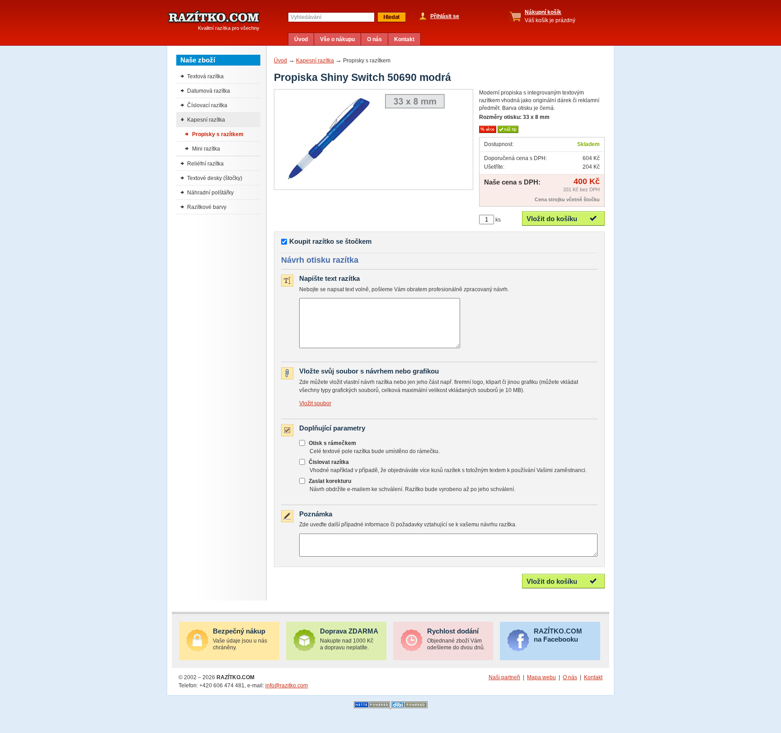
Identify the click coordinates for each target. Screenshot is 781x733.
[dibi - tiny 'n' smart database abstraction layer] (409, 706)
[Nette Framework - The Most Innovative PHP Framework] (372, 706)
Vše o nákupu (337, 39)
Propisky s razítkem (218, 134)
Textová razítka (205, 76)
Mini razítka (206, 149)
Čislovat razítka (329, 462)
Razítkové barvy (206, 207)
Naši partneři (504, 677)
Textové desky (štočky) (214, 178)
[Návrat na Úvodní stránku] (214, 17)
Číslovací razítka (207, 105)
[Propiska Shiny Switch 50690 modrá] (328, 183)
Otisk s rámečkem (332, 443)
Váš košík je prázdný (550, 16)
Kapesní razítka (315, 60)
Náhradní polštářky (210, 192)
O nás (374, 39)
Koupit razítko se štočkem (330, 241)
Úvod (301, 39)
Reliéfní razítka (205, 164)
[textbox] (331, 17)
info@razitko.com (286, 685)
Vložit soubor (315, 403)
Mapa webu (541, 677)
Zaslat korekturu (330, 481)
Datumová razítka (208, 91)
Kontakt (404, 39)
